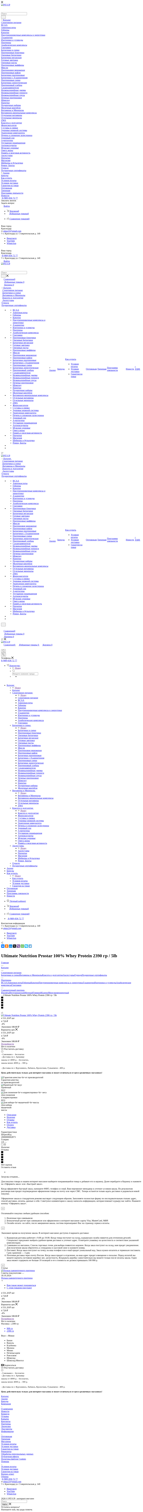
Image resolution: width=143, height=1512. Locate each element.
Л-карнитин (88, 982)
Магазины (6, 1441)
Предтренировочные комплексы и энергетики (61, 982)
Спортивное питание (28, 698)
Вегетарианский (17, 993)
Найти (4, 1504)
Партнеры (6, 1424)
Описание (11, 1115)
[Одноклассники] (6, 946)
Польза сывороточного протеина (17, 1278)
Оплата (10, 1125)
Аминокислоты (15, 982)
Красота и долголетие (28, 813)
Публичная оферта (10, 1456)
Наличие (11, 1117)
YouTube (11, 241)
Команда (5, 1414)
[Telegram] (30, 946)
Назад (18, 668)
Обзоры (5, 1476)
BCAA (4, 982)
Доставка (11, 1127)
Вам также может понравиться (21, 1285)
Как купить (17, 878)
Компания (6, 1404)
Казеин (44, 993)
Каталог (16, 690)
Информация (7, 1431)
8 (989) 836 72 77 (10, 198)
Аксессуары (23, 851)
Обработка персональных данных (17, 1454)
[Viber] (18, 946)
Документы (6, 1429)
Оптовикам (6, 1436)
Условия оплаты (8, 1444)
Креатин (35, 982)
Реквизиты (6, 1451)
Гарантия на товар (10, 1449)
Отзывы (10, 1120)
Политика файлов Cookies (13, 1459)
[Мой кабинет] (2, 628)
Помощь (5, 1461)
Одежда (78, 975)
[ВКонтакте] (2, 946)
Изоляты (5, 993)
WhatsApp (11, 243)
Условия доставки (9, 1446)
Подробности (7, 1044)
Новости (5, 1411)
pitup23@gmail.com (12, 231)
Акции (4, 1399)
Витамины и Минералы (29, 795)
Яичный (29, 993)
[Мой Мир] (10, 946)
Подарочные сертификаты (94, 975)
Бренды (4, 1401)
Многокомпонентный (58, 993)
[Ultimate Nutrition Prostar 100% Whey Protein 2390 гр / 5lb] (29, 1015)
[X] (14, 946)
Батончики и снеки (27, 730)
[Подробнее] (2, 1280)
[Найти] (3, 17)
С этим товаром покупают (19, 1288)
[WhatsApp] (22, 946)
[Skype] (26, 946)
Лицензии (6, 1426)
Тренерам (5, 1439)
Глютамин (16, 985)
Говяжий (37, 993)
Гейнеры (26, 982)
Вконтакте (12, 238)
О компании (7, 1409)
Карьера (5, 1419)
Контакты (5, 1421)
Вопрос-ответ (7, 1474)
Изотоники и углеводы (105, 982)
